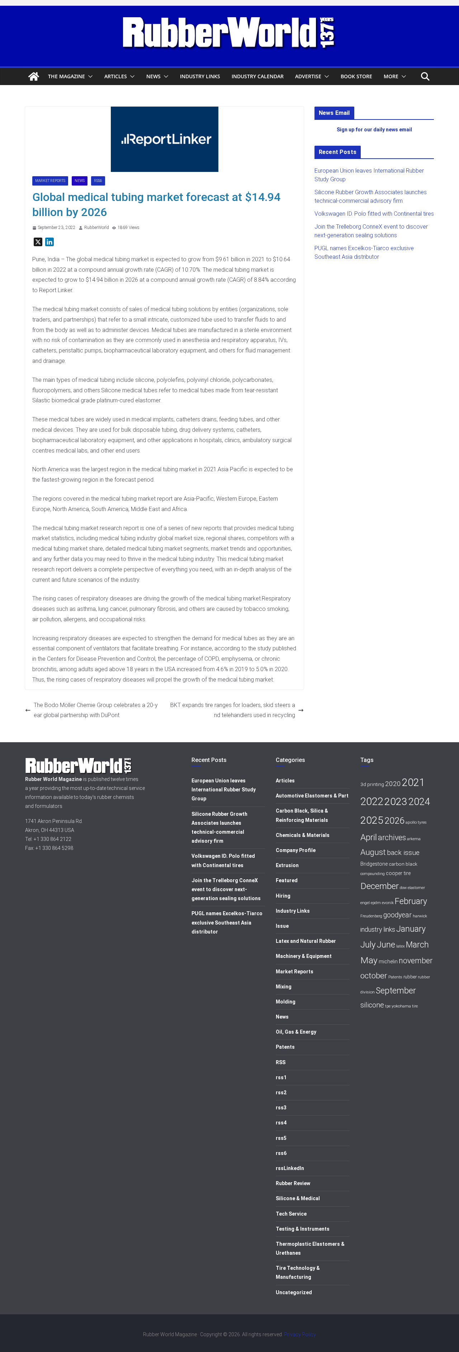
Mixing (284, 987)
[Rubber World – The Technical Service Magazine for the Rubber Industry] (33, 76)
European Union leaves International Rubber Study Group (223, 789)
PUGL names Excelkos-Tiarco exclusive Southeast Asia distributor (226, 922)
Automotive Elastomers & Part (312, 796)
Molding (285, 1002)
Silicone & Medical (298, 1198)
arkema (414, 839)
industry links (377, 929)
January (411, 929)
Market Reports (50, 181)
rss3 (281, 1107)
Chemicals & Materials (303, 835)
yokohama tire (405, 1006)
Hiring (283, 896)
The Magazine (66, 76)
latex (400, 946)
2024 (419, 802)
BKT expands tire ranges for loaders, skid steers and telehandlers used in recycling (232, 710)
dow (403, 887)
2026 (394, 820)
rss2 (281, 1092)
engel (365, 902)
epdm (376, 902)
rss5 (281, 1138)
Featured (287, 880)
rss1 (281, 1077)
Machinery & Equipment (304, 956)
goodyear (397, 915)
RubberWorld (96, 227)
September (396, 991)
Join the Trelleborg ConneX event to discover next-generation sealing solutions (226, 889)
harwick (420, 915)
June (386, 945)
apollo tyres (416, 822)
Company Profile (296, 850)
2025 (371, 820)
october (373, 976)
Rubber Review (293, 1183)
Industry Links (200, 76)
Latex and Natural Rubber (306, 941)
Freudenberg (371, 916)
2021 (413, 782)
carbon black (403, 864)
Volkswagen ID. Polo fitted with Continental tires (374, 213)
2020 (393, 784)
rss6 (98, 181)
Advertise (308, 76)
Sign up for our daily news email (374, 129)
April (368, 837)
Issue (282, 926)
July (368, 944)
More (391, 76)
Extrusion (287, 865)
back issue (403, 852)
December (379, 886)
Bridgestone (374, 864)
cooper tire (398, 873)
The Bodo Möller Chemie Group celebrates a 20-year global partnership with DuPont (96, 710)
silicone (372, 1005)
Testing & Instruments (303, 1229)
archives (392, 837)
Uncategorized (294, 1292)
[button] (89, 76)
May (369, 960)
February (411, 901)
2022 (371, 801)
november (415, 960)
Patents (285, 1047)
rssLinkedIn (290, 1168)
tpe (388, 1006)
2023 (395, 802)
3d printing (372, 784)
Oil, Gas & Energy (296, 1032)
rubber (410, 976)
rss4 (281, 1123)
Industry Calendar (258, 76)
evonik (388, 902)
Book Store (356, 76)
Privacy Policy (300, 1334)
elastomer (416, 887)
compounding (372, 873)
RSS (280, 1062)
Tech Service (291, 1214)
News (153, 76)
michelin (388, 962)
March (417, 945)
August (373, 852)
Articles (115, 76)
